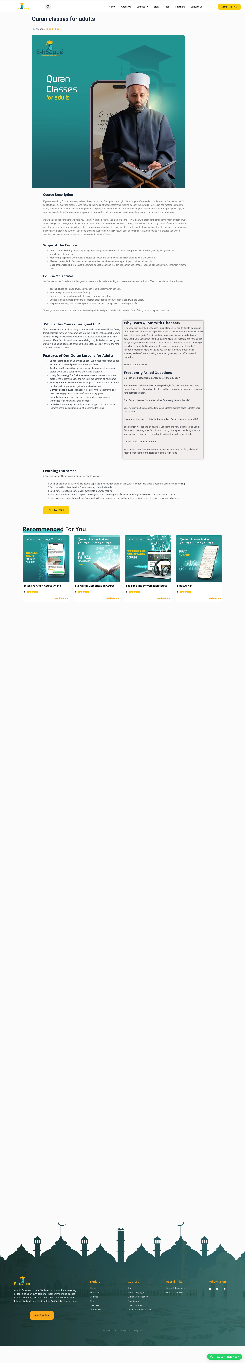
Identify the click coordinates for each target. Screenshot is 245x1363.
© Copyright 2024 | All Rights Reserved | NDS (122, 1331)
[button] (48, 6)
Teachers (180, 6)
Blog (156, 6)
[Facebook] (209, 1289)
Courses (141, 6)
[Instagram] (224, 1289)
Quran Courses (100, 543)
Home (112, 6)
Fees (166, 6)
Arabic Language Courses (44, 539)
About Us (126, 6)
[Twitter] (217, 1289)
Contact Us (196, 6)
